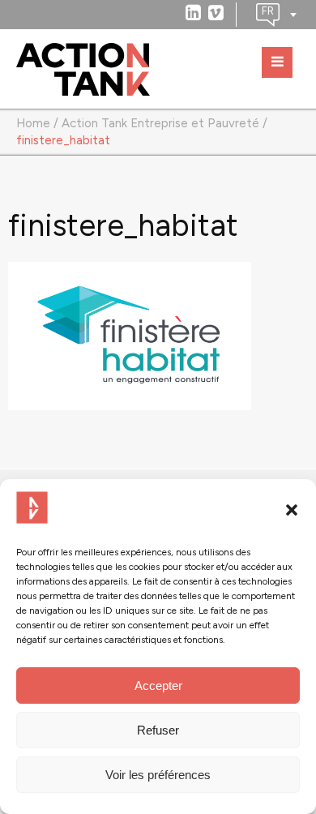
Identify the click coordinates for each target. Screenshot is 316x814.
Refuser (158, 730)
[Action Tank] (83, 69)
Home (33, 123)
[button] (292, 510)
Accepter (158, 685)
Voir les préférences (158, 775)
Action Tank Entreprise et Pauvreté (160, 123)
